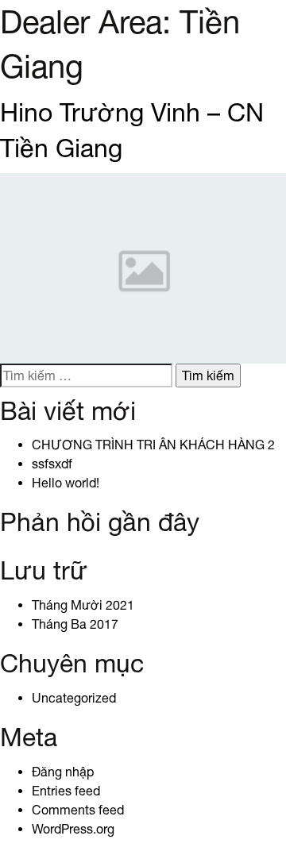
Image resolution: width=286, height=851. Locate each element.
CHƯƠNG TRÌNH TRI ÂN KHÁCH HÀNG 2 (153, 444)
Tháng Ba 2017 (75, 624)
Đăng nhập (63, 771)
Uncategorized (74, 698)
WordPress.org (73, 829)
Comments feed (78, 810)
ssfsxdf (52, 463)
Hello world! (65, 483)
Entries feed (66, 791)
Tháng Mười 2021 (83, 605)
